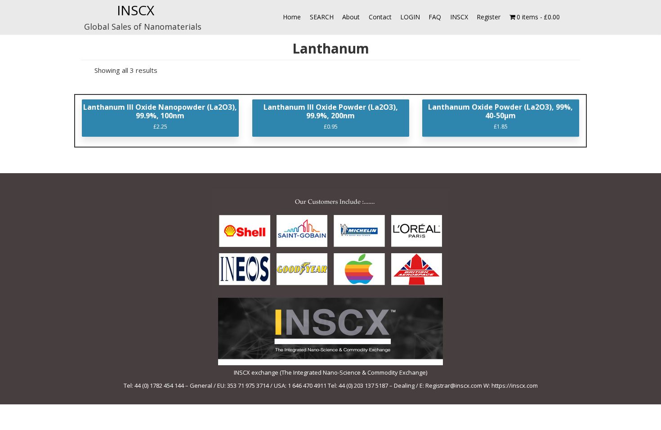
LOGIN (410, 17)
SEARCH (322, 17)
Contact (380, 17)
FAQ (435, 17)
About (351, 17)
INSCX (135, 10)
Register (488, 17)
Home (292, 17)
